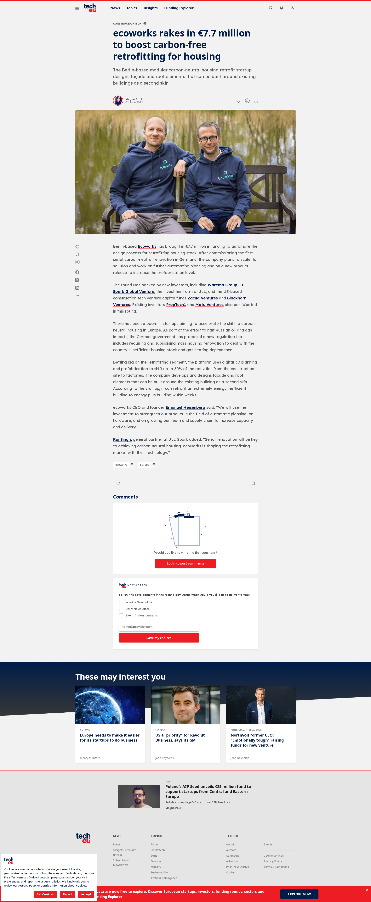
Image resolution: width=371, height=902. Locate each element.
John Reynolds (164, 758)
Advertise (232, 861)
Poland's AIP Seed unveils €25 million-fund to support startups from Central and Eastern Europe (208, 791)
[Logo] (91, 7)
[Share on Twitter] (77, 280)
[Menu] (77, 9)
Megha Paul (173, 808)
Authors (231, 850)
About (230, 844)
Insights (151, 8)
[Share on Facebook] (77, 272)
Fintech (160, 729)
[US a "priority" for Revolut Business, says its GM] (185, 705)
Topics (132, 8)
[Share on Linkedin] (77, 288)
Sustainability (159, 872)
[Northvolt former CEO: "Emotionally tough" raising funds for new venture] (261, 705)
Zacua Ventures (203, 298)
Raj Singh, (122, 439)
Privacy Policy (273, 861)
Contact (231, 872)
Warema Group (222, 284)
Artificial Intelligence (246, 729)
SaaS (154, 855)
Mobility (156, 867)
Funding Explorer (179, 8)
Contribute (232, 855)
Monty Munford (90, 758)
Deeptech (157, 861)
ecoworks (121, 464)
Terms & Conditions (276, 867)
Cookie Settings (274, 855)
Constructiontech (127, 23)
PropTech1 (176, 304)
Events (268, 844)
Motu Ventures (209, 304)
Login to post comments (185, 563)
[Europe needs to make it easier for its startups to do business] (110, 705)
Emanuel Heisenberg (185, 407)
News (115, 8)
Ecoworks (147, 246)
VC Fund (85, 729)
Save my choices (158, 638)
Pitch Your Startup (237, 867)
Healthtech (158, 850)
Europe (144, 464)
